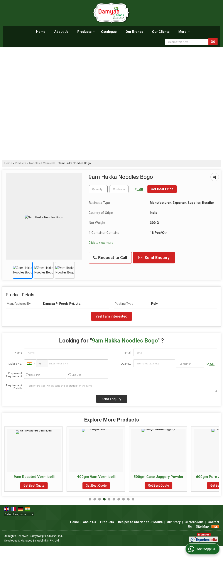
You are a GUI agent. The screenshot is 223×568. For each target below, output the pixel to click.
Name (18, 352)
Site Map (202, 526)
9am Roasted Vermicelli (34, 476)
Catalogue (109, 32)
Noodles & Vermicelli (42, 163)
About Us (61, 32)
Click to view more (101, 242)
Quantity (126, 363)
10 (133, 499)
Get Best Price (162, 189)
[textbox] (119, 189)
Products (84, 32)
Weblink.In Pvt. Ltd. (48, 540)
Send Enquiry (156, 257)
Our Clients (160, 32)
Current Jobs (194, 522)
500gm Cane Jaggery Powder (158, 476)
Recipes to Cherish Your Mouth (140, 522)
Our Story (174, 522)
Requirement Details (14, 387)
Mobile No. (15, 363)
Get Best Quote (34, 485)
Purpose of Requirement (14, 375)
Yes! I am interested (111, 316)
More (182, 32)
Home (40, 32)
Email (128, 352)
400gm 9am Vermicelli (96, 476)
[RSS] (215, 526)
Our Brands (134, 32)
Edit (140, 189)
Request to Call (112, 257)
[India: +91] (30, 363)
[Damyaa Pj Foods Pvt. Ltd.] (111, 12)
